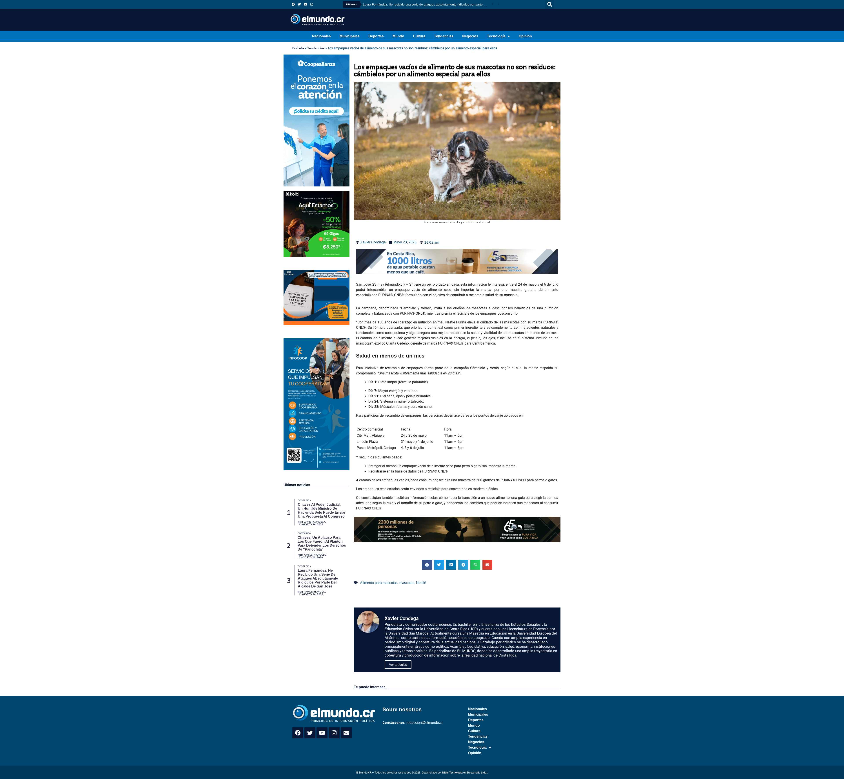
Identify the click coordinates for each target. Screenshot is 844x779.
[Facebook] (293, 4)
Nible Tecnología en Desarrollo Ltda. (464, 772)
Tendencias (443, 36)
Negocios (470, 36)
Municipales (350, 36)
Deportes (376, 36)
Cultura (419, 36)
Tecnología (496, 36)
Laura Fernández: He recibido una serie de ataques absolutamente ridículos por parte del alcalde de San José (426, 4)
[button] (549, 4)
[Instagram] (312, 4)
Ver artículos (398, 664)
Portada (298, 48)
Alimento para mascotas (379, 583)
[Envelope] (346, 732)
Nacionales (321, 36)
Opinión (525, 36)
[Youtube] (305, 4)
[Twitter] (299, 4)
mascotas (406, 583)
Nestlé (421, 583)
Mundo (398, 36)
